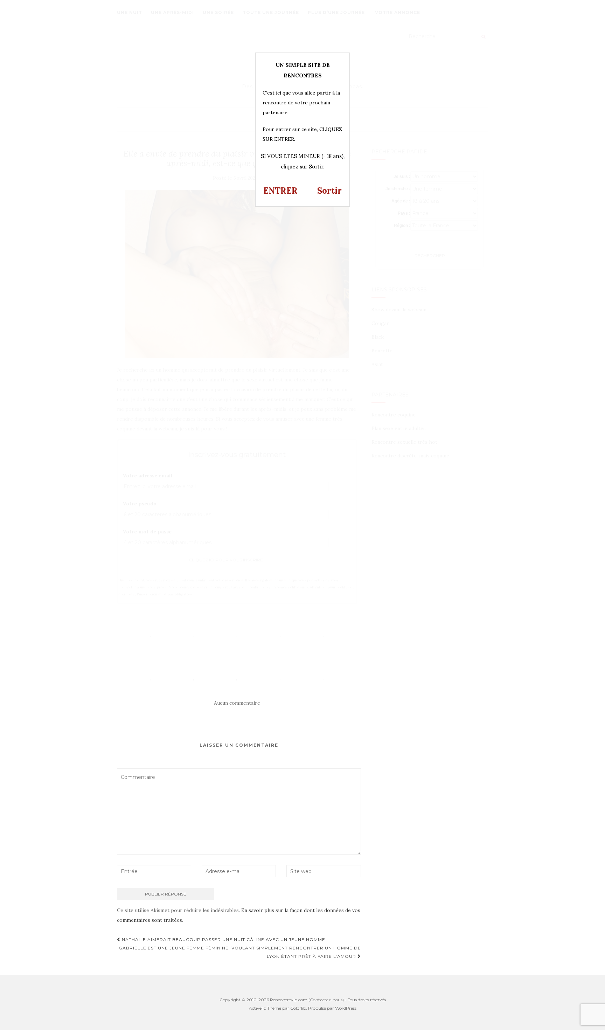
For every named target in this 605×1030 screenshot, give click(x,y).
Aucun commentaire (237, 703)
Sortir (329, 190)
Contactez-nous (326, 999)
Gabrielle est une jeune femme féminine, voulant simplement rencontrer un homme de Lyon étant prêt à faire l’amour (240, 952)
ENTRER (280, 190)
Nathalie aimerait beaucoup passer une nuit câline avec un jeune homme (222, 939)
